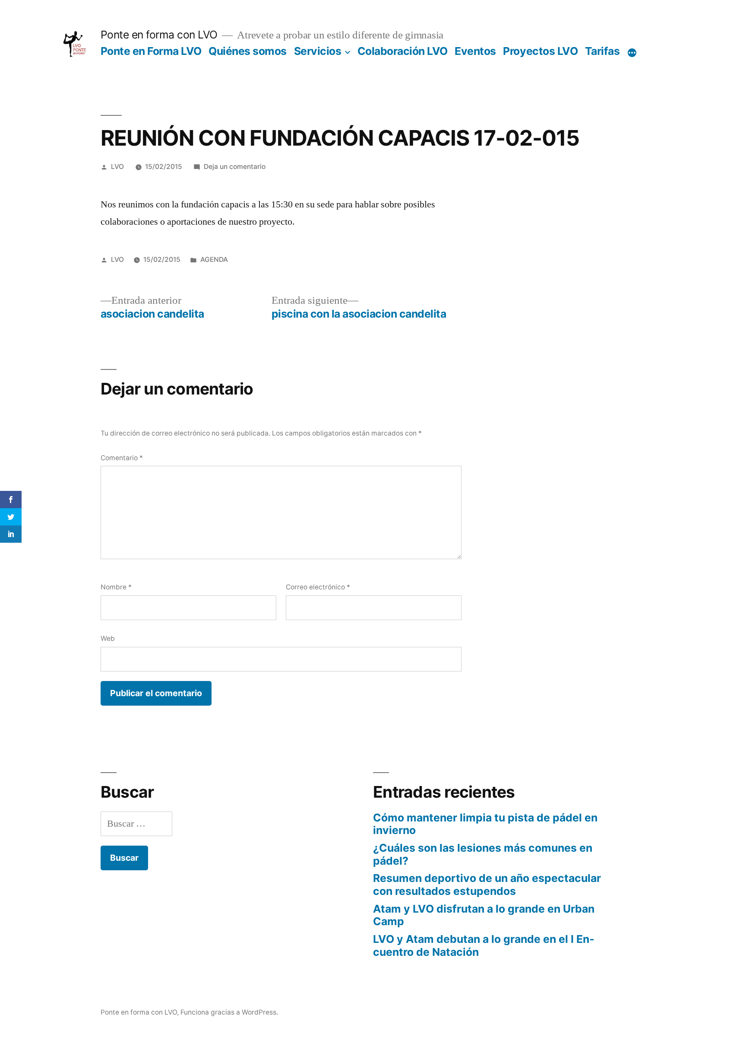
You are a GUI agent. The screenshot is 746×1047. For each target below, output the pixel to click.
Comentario (122, 458)
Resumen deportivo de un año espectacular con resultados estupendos (487, 884)
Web (108, 638)
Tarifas (602, 51)
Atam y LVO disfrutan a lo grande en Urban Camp (483, 915)
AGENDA (214, 259)
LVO (117, 166)
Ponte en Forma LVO (151, 51)
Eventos (475, 51)
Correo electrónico (318, 587)
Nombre (116, 587)
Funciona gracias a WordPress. (229, 1012)
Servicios (317, 51)
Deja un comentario (235, 166)
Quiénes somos (248, 51)
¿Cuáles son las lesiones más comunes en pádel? (482, 854)
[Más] (632, 53)
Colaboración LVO (402, 51)
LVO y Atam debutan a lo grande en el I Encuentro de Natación (483, 945)
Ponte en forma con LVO (159, 34)
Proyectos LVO (540, 51)
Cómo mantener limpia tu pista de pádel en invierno (485, 824)
